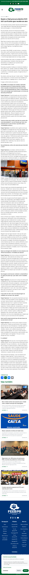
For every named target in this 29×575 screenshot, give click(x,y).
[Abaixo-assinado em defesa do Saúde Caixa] (14, 421)
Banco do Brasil (24, 524)
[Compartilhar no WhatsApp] (5, 377)
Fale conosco (5, 535)
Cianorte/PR (14, 526)
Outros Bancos (24, 538)
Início (5, 524)
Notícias (5, 531)
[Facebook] (10, 4)
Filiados (5, 533)
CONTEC (24, 542)
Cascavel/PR (14, 524)
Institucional (5, 526)
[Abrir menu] (2, 9)
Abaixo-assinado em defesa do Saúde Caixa (12, 431)
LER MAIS (4, 410)
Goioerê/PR (14, 539)
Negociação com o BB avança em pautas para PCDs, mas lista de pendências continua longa (13, 459)
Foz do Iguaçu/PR (14, 529)
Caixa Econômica (24, 529)
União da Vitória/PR (14, 546)
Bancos (5, 529)
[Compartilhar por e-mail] (12, 377)
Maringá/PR (14, 541)
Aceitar (25, 570)
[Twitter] (16, 4)
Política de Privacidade (7, 567)
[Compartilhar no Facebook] (2, 377)
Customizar (5, 570)
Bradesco (24, 526)
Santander (24, 533)
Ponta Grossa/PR (14, 536)
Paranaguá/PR (14, 533)
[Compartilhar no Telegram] (9, 377)
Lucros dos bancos (24, 545)
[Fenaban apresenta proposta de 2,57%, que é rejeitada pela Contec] (14, 477)
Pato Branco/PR (14, 543)
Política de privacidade (4, 538)
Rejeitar (19, 570)
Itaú (24, 531)
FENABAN (24, 540)
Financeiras (24, 535)
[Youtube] (18, 4)
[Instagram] (13, 4)
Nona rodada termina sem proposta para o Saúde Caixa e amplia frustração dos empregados (14, 402)
